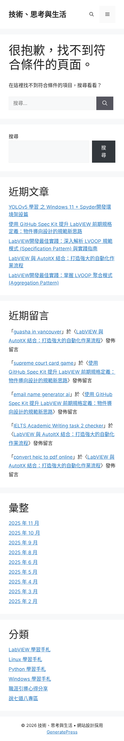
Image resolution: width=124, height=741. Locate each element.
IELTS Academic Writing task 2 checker (58, 426)
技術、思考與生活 (37, 14)
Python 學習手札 (27, 669)
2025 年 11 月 (24, 523)
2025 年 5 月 (23, 572)
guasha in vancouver (37, 332)
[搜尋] (104, 103)
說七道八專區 (23, 698)
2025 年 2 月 (23, 601)
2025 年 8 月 (23, 552)
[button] (91, 14)
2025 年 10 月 (24, 533)
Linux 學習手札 (25, 659)
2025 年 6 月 (23, 562)
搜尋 (13, 136)
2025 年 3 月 (23, 591)
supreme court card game (44, 363)
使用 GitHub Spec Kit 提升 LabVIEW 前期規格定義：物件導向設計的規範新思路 (62, 371)
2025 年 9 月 (23, 543)
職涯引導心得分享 (28, 689)
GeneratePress (62, 732)
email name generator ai (42, 394)
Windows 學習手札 (30, 679)
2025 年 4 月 (23, 582)
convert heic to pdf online (43, 457)
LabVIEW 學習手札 (29, 649)
